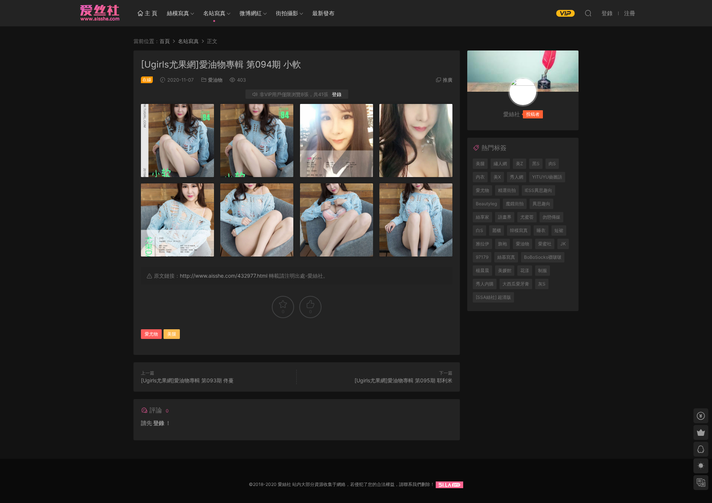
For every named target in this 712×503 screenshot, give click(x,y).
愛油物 (215, 80)
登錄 (337, 94)
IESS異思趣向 (538, 190)
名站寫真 (214, 13)
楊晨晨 (482, 270)
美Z (519, 163)
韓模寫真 (519, 230)
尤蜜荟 (527, 217)
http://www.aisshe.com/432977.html (223, 275)
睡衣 (541, 230)
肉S (552, 163)
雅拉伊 (482, 243)
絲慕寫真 (506, 257)
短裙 (558, 230)
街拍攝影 (287, 13)
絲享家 (482, 217)
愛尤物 (151, 334)
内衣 (480, 177)
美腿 (171, 334)
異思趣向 (541, 203)
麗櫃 (496, 230)
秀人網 (516, 177)
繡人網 (500, 163)
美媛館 (504, 270)
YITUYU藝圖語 (547, 177)
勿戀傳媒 (551, 217)
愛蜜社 (544, 243)
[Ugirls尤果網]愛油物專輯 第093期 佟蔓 (187, 380)
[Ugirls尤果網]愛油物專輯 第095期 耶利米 (403, 380)
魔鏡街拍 (515, 203)
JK (563, 243)
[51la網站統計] (449, 484)
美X (497, 177)
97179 (482, 257)
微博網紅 (251, 13)
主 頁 (150, 13)
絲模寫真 (178, 13)
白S (479, 230)
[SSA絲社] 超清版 (493, 297)
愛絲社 (99, 13)
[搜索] (588, 13)
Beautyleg (486, 203)
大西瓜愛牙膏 (515, 284)
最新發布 (323, 13)
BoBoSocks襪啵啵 (542, 257)
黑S (536, 163)
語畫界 (504, 217)
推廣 (447, 80)
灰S (541, 284)
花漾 (524, 270)
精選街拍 (507, 190)
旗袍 (502, 243)
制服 (542, 270)
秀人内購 (485, 284)
